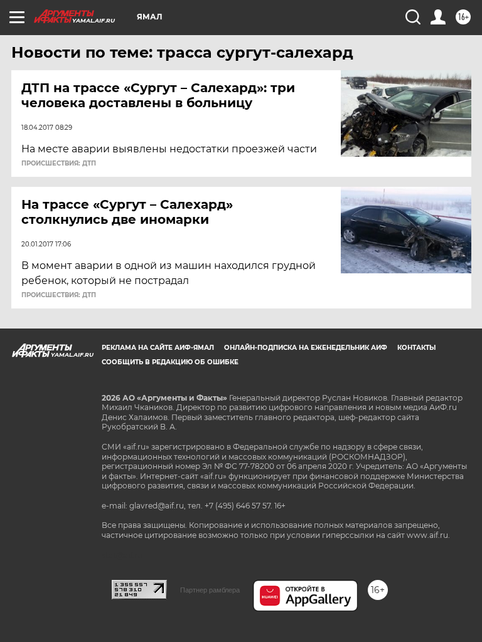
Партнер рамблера (210, 590)
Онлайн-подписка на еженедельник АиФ (305, 348)
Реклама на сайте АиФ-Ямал (158, 348)
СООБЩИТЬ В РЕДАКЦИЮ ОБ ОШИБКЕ (170, 362)
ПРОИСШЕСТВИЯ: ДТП (58, 163)
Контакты (416, 348)
